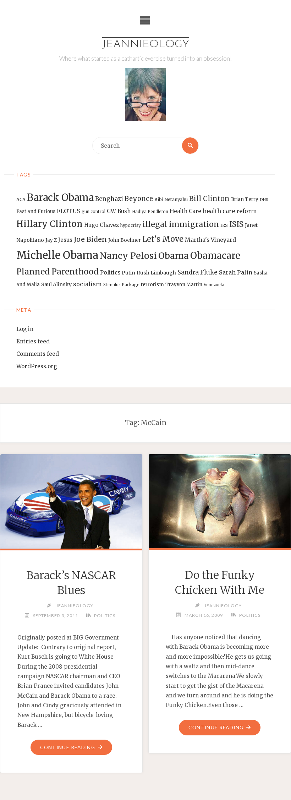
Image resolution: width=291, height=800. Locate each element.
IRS (224, 225)
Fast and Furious (35, 211)
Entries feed (33, 341)
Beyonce (139, 199)
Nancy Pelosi (128, 255)
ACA (21, 199)
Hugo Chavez (101, 225)
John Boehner (124, 240)
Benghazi (109, 199)
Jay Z (51, 240)
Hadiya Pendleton (150, 211)
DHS (264, 199)
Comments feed (37, 353)
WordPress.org (36, 366)
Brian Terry (244, 199)
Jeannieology (145, 44)
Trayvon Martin (183, 285)
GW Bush (119, 211)
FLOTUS (68, 210)
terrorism (152, 285)
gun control (93, 211)
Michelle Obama (57, 255)
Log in (24, 329)
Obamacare (215, 255)
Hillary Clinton (49, 223)
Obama (173, 255)
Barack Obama (60, 197)
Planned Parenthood (57, 272)
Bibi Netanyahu (171, 199)
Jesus (65, 239)
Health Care (185, 211)
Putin (128, 273)
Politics (110, 272)
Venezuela (214, 284)
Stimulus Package (121, 284)
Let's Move (162, 239)
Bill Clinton (209, 198)
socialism (87, 284)
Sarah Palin (235, 272)
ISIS (236, 224)
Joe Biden (90, 239)
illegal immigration (180, 224)
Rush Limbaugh (156, 273)
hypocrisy (130, 225)
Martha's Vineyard (210, 239)
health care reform (230, 210)
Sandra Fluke (197, 272)
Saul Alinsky (56, 284)
